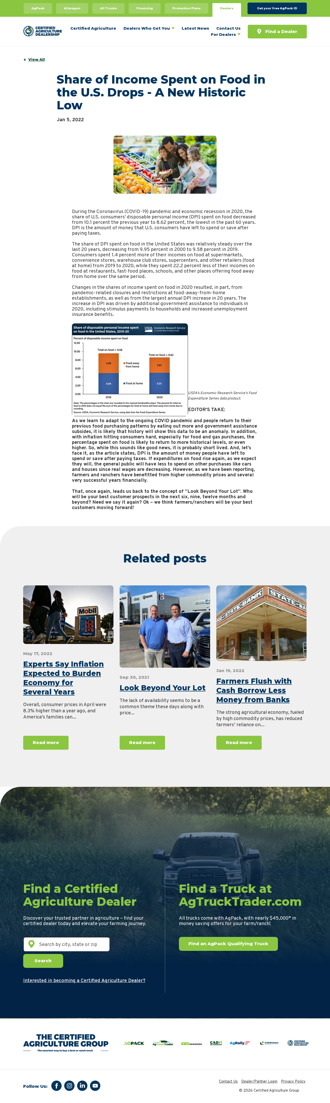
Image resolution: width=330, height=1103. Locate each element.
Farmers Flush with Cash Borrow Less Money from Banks (254, 690)
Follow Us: (35, 1086)
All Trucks (108, 8)
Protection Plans (186, 8)
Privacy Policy (293, 1082)
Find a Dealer (281, 31)
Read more (46, 742)
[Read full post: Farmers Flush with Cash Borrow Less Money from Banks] (261, 623)
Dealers (226, 8)
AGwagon (72, 8)
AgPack (37, 8)
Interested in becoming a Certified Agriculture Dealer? (84, 981)
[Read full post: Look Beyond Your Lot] (165, 626)
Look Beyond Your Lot (162, 687)
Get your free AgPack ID (277, 8)
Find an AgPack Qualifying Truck (228, 943)
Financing (144, 8)
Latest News (195, 28)
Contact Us (228, 28)
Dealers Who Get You (146, 28)
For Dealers (223, 34)
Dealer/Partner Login (259, 1082)
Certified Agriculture (93, 28)
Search (43, 960)
